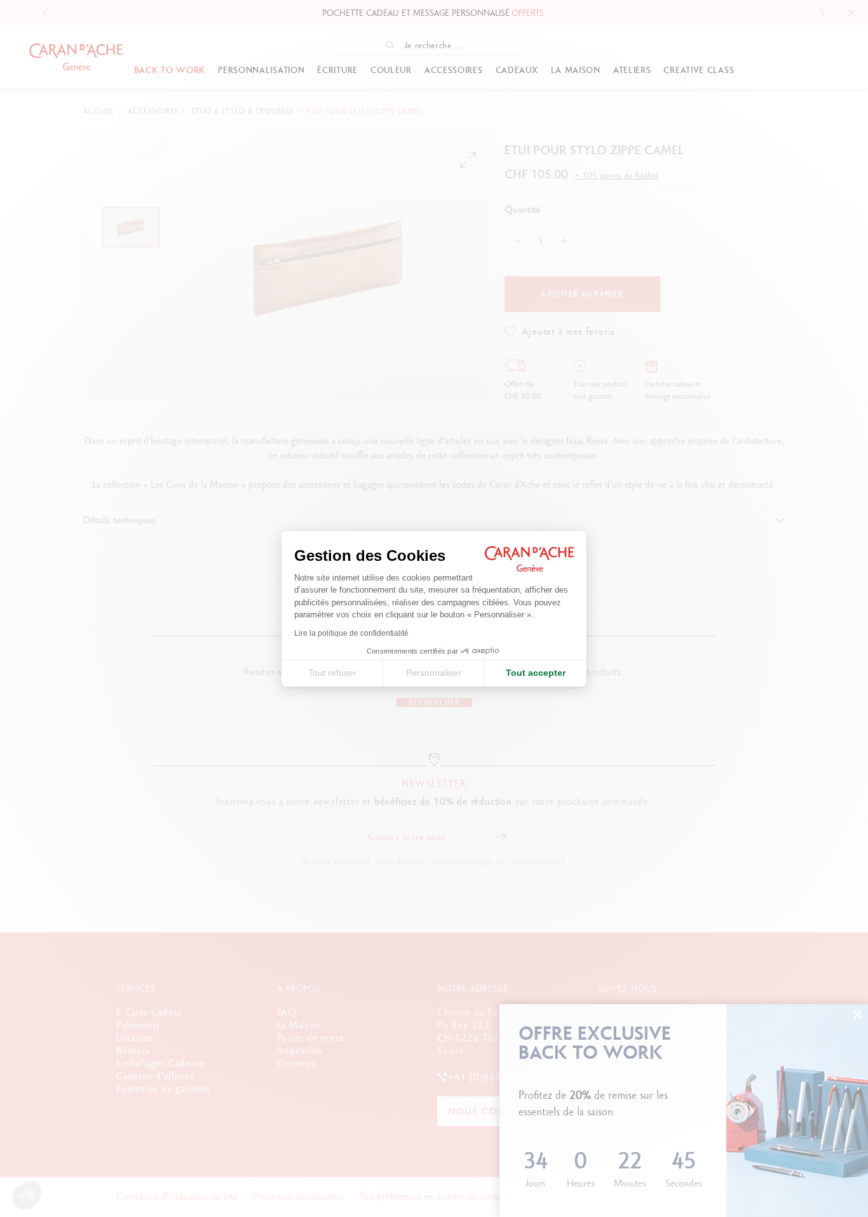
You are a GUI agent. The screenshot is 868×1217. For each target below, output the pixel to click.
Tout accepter (536, 673)
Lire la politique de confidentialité (351, 633)
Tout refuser (332, 673)
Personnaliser (433, 673)
